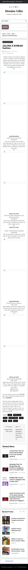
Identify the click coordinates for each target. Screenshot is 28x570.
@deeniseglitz (9, 561)
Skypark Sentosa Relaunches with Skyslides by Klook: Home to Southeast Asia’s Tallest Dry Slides (13, 1)
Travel (13, 522)
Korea (5, 418)
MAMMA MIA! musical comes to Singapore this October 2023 (17, 479)
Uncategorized (7, 42)
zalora (15, 421)
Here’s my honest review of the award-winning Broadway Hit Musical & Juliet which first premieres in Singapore (17, 496)
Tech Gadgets (15, 543)
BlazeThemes (23, 567)
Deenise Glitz (14, 11)
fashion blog (17, 415)
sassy (21, 418)
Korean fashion (16, 63)
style (5, 421)
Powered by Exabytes (6, 567)
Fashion (13, 532)
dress (9, 415)
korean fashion (13, 418)
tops (10, 421)
